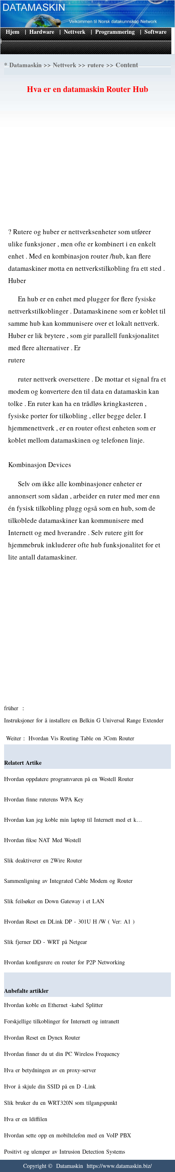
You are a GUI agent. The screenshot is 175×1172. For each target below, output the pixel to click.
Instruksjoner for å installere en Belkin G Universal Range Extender (85, 720)
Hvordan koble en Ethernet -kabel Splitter (54, 1005)
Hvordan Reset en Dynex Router (43, 1037)
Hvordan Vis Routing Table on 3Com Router (82, 738)
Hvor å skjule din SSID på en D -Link (51, 1086)
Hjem (13, 31)
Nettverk (74, 31)
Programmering (115, 31)
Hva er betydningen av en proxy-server (51, 1070)
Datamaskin (25, 64)
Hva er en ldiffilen (26, 1119)
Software (155, 31)
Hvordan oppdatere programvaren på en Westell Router (70, 779)
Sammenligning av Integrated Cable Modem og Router (69, 880)
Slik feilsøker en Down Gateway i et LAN (55, 901)
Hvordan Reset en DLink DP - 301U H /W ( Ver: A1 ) (70, 921)
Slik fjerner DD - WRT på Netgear (46, 942)
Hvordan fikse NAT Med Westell (43, 840)
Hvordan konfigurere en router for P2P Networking (65, 962)
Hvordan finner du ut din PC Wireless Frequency (63, 1054)
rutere (96, 64)
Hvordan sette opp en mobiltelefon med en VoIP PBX (68, 1135)
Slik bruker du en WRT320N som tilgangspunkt (61, 1102)
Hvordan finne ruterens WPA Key (44, 799)
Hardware (41, 31)
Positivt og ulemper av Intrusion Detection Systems (65, 1151)
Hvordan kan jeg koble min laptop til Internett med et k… (73, 819)
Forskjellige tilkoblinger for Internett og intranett (62, 1021)
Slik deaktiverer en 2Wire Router (44, 860)
